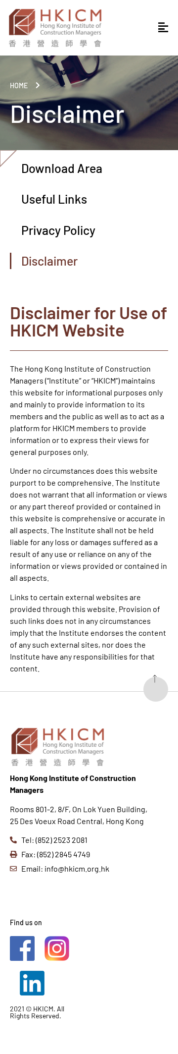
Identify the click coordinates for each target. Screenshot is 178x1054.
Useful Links (54, 198)
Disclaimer (49, 260)
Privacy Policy (58, 229)
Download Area (61, 168)
